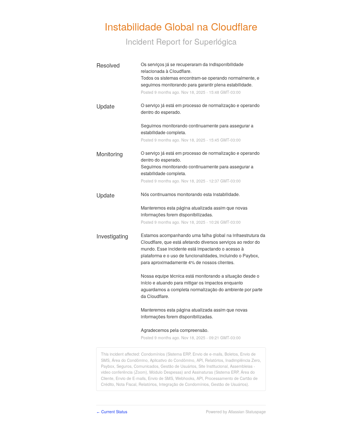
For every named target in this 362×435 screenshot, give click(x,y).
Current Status (111, 411)
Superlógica (215, 41)
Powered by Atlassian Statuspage (236, 411)
